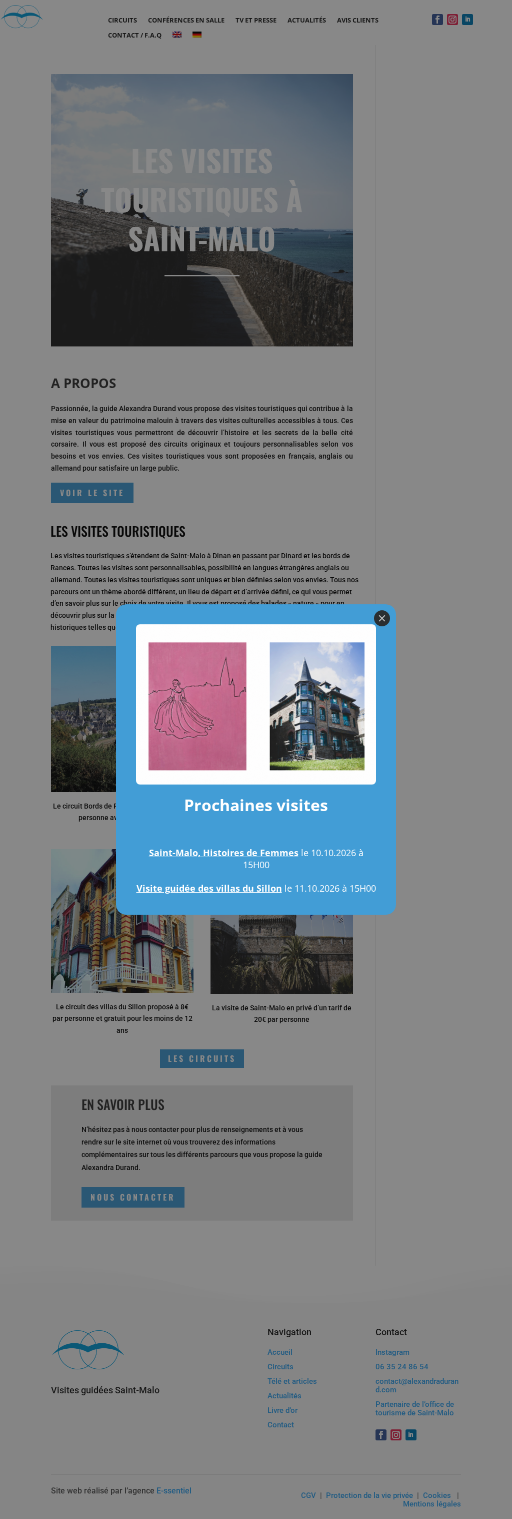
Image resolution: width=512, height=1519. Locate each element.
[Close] (382, 618)
